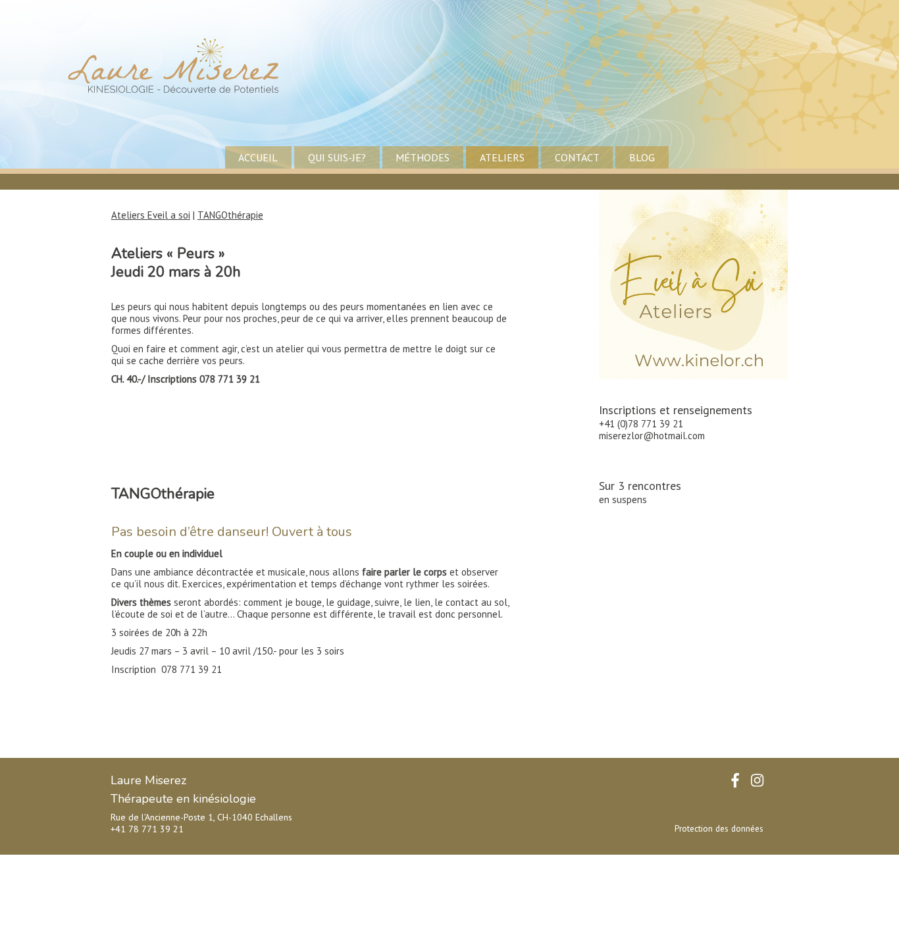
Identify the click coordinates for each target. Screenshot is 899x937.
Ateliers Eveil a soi (150, 215)
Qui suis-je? (337, 157)
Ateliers (502, 157)
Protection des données (719, 828)
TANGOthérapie (230, 215)
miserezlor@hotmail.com (652, 435)
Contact (577, 157)
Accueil (258, 157)
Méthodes (423, 157)
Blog (642, 157)
